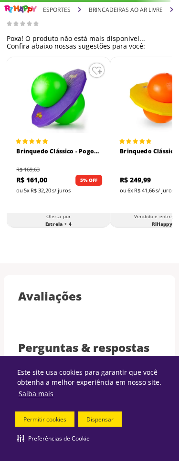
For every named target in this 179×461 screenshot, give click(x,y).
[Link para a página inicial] (20, 9)
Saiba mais (36, 393)
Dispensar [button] (100, 419)
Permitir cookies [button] (44, 419)
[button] (53, 438)
